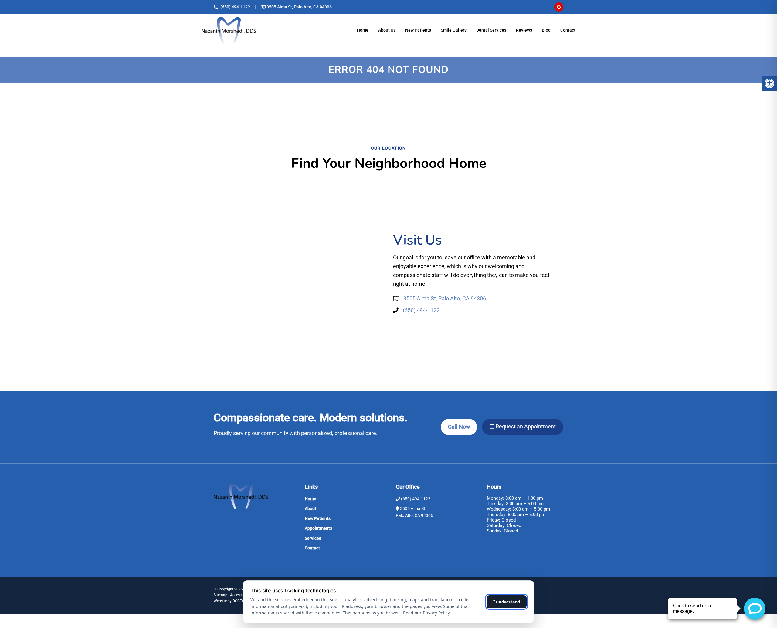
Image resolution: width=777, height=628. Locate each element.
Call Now (459, 427)
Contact (567, 30)
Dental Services (491, 30)
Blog (546, 30)
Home (362, 30)
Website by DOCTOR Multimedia (240, 601)
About (310, 508)
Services (313, 538)
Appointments (318, 528)
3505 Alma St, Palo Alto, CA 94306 (299, 7)
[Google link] (558, 7)
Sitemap (220, 595)
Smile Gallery (454, 30)
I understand (506, 602)
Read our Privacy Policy (426, 613)
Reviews (524, 30)
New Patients (418, 30)
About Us (386, 30)
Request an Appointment (525, 426)
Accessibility (240, 595)
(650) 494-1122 (235, 7)
